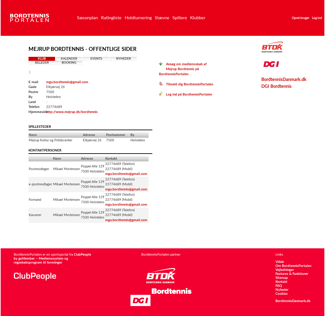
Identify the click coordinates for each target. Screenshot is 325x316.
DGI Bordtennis (276, 86)
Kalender (69, 58)
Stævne (162, 18)
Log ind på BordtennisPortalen (187, 94)
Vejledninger (284, 270)
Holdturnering (138, 18)
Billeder (42, 62)
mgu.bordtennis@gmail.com (67, 82)
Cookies (281, 293)
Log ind (317, 18)
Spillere (179, 18)
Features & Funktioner (291, 274)
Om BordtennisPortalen (293, 266)
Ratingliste (111, 18)
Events (96, 58)
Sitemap (281, 278)
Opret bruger (300, 18)
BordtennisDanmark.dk (283, 79)
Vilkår (279, 262)
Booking (69, 62)
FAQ (278, 285)
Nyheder (123, 58)
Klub (42, 58)
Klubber (197, 18)
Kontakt (281, 281)
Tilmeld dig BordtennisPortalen (187, 84)
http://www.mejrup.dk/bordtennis (72, 112)
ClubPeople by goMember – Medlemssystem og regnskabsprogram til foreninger (52, 258)
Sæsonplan (87, 18)
